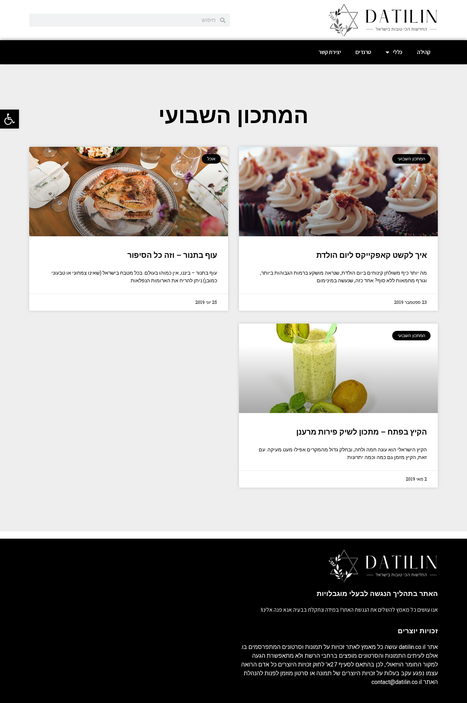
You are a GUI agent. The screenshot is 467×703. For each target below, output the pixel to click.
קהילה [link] (424, 52)
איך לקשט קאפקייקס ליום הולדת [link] (371, 255)
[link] (9, 119)
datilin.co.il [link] (412, 646)
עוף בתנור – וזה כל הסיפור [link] (172, 255)
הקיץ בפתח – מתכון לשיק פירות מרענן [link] (361, 432)
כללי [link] (397, 52)
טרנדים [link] (363, 52)
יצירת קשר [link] (330, 52)
